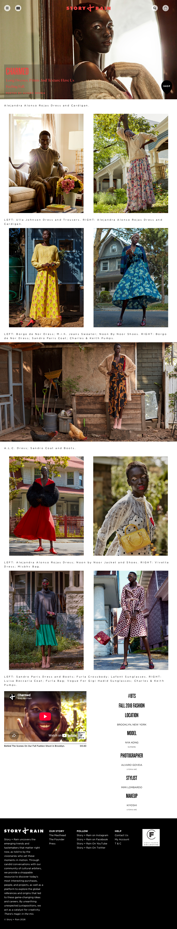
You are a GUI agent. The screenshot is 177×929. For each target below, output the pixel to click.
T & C (118, 843)
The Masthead (57, 835)
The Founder (56, 839)
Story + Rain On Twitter (91, 847)
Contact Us (121, 835)
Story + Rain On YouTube (92, 843)
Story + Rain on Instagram (92, 835)
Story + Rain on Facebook (92, 839)
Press (52, 843)
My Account (122, 839)
